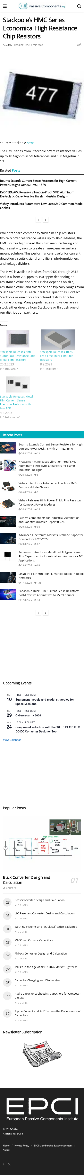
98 (38, 526)
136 (39, 582)
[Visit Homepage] (42, 6)
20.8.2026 (26, 526)
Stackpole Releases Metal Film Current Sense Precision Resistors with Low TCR (16, 402)
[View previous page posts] (38, 220)
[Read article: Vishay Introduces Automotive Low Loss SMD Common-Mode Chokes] (8, 486)
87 (38, 544)
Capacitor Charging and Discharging (37, 980)
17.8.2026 (26, 582)
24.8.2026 (26, 509)
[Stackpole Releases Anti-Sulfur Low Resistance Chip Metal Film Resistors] (18, 339)
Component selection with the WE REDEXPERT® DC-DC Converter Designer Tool (47, 729)
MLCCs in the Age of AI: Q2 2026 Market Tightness (46, 967)
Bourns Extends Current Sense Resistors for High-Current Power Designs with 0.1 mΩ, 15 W (38, 183)
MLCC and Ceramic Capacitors (34, 940)
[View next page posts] (45, 220)
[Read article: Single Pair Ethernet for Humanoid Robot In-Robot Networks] (8, 577)
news (30, 143)
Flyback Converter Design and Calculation (41, 953)
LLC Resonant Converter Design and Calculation (44, 913)
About (6, 1150)
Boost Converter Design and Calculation (39, 900)
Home (6, 1145)
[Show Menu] (5, 6)
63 (38, 565)
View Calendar (12, 740)
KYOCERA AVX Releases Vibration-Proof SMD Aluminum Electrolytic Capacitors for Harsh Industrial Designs (37, 194)
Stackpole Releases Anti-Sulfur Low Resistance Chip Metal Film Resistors (18, 356)
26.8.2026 (26, 453)
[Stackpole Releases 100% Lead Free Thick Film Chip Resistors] (58, 339)
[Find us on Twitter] (9, 1164)
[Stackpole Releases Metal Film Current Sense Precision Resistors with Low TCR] (18, 384)
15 (38, 509)
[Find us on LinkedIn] (4, 1164)
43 (38, 600)
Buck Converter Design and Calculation (26, 880)
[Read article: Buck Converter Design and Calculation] (42, 844)
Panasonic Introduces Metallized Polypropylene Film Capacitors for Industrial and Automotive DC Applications (51, 556)
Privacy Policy (21, 1145)
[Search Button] (79, 6)
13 (38, 453)
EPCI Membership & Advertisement (53, 1145)
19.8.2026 (26, 565)
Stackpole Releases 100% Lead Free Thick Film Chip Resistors (56, 356)
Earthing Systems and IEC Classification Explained (46, 926)
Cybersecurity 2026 (28, 715)
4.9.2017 (7, 45)
